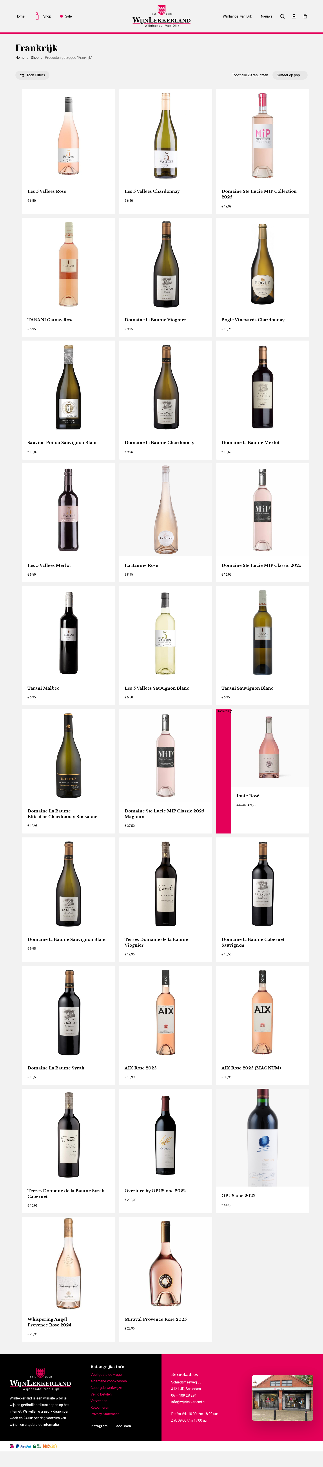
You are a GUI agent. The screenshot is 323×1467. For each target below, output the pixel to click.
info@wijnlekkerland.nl (188, 1402)
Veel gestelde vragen (107, 1374)
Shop (35, 57)
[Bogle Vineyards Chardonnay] (262, 264)
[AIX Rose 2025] (165, 1012)
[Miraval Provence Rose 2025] (165, 1263)
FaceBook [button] (122, 1426)
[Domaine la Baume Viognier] (165, 264)
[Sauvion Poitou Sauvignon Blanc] (68, 387)
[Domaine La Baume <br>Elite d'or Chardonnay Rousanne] (68, 755)
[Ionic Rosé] (270, 748)
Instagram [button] (99, 1426)
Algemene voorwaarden (109, 1381)
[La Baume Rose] (165, 509)
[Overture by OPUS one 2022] (165, 1135)
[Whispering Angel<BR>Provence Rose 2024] (68, 1263)
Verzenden (99, 1401)
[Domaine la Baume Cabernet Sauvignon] (262, 883)
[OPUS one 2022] (262, 1138)
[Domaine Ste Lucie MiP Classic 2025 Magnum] (165, 755)
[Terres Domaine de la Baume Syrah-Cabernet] (68, 1135)
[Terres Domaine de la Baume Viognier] (165, 883)
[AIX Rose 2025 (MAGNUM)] (262, 1012)
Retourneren (100, 1407)
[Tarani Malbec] (68, 632)
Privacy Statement (105, 1414)
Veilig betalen (101, 1394)
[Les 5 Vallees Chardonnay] (165, 135)
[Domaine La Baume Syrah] (68, 1012)
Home (20, 57)
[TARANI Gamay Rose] (68, 264)
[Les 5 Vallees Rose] (68, 135)
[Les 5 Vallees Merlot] (68, 509)
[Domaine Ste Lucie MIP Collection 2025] (262, 135)
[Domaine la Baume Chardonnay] (165, 387)
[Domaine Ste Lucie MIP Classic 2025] (262, 509)
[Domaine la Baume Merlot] (262, 387)
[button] (47, 208)
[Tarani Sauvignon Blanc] (262, 632)
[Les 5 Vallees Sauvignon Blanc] (165, 632)
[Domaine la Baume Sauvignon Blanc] (68, 883)
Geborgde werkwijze (106, 1388)
